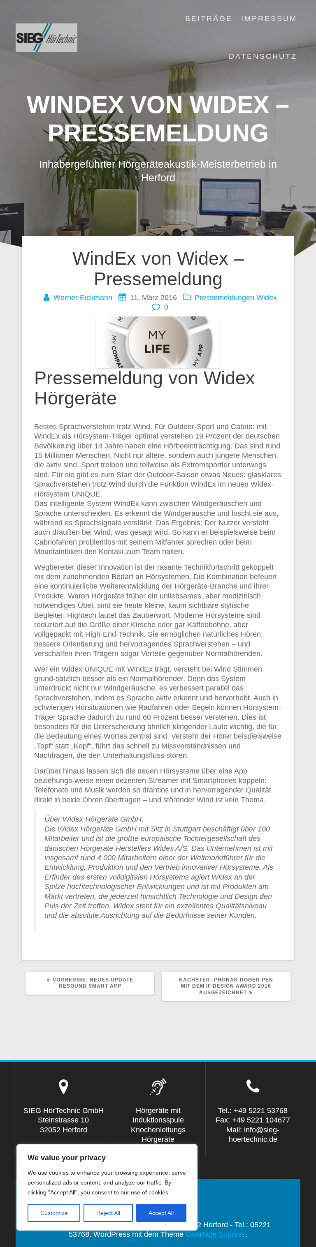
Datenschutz (263, 56)
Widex (266, 297)
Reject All (108, 1213)
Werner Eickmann (82, 297)
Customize (54, 1213)
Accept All (161, 1213)
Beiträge (208, 18)
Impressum (269, 18)
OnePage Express (216, 1234)
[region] (107, 1187)
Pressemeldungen (224, 297)
